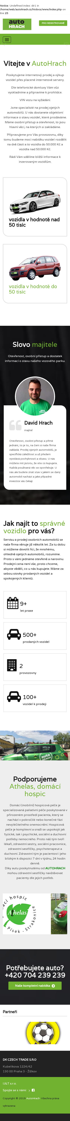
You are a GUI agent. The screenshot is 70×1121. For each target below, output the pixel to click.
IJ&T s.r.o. (9, 1083)
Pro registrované (53, 23)
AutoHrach (33, 1098)
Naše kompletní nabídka (33, 986)
